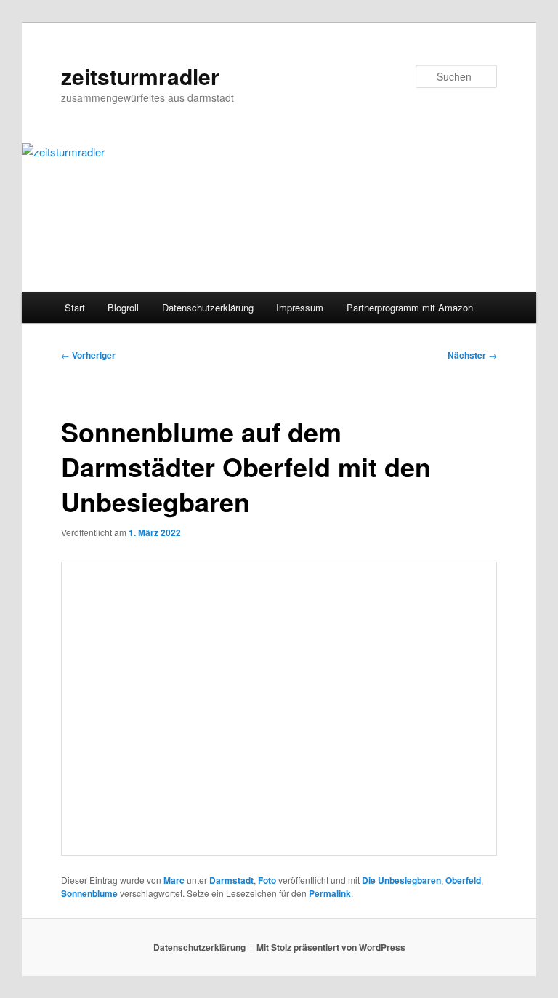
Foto (267, 880)
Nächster (472, 355)
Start (75, 307)
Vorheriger (88, 355)
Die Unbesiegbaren (401, 880)
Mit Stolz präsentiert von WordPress (330, 947)
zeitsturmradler (140, 76)
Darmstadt (231, 880)
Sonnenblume (89, 893)
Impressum (299, 307)
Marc (174, 880)
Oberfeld (463, 880)
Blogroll (123, 307)
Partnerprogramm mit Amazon (410, 307)
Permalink (330, 893)
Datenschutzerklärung (208, 307)
